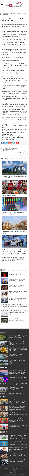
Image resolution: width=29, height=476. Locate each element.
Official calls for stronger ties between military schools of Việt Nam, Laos (17, 414)
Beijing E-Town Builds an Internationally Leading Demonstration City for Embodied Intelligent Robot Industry (14, 259)
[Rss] (10, 472)
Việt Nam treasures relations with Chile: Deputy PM (17, 425)
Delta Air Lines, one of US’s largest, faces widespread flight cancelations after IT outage (17, 372)
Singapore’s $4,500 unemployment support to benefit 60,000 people (14, 177)
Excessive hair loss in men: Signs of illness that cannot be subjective (17, 449)
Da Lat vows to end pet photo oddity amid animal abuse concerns (17, 362)
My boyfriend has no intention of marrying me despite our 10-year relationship (13, 384)
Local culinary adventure (9, 195)
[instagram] (18, 472)
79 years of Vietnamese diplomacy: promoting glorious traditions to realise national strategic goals (17, 402)
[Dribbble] (16, 472)
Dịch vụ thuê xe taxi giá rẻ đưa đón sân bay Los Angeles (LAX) (17, 460)
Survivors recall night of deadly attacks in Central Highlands (18, 292)
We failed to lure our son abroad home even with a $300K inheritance (10, 149)
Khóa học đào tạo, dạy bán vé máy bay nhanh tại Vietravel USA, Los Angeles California (17, 437)
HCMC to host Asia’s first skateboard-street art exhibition (14, 310)
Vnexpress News (11, 469)
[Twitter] (13, 472)
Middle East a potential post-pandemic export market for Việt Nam (18, 298)
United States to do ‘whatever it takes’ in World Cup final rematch (18, 273)
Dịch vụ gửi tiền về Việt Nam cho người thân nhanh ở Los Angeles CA (18, 455)
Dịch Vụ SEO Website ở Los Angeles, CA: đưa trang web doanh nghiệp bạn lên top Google (18, 443)
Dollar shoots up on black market (17, 377)
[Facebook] (11, 472)
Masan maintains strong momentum (10, 393)
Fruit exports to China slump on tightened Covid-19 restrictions (16, 319)
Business (7, 13)
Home (2, 13)
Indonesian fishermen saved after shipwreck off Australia (16, 313)
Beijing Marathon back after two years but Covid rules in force (18, 286)
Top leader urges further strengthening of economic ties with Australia (17, 420)
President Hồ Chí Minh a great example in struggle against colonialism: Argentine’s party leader (17, 408)
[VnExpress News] (14, 4)
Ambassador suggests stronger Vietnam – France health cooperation (17, 388)
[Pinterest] (14, 472)
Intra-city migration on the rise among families (11, 304)
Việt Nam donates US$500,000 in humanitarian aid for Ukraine (17, 279)
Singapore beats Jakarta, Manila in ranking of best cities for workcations (17, 343)
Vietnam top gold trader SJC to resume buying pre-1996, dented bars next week (19, 153)
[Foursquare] (17, 472)
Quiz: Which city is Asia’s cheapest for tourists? (15, 354)
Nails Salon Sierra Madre (8, 139)
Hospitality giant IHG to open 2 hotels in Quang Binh (17, 336)
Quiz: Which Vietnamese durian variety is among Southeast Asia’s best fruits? (18, 349)
